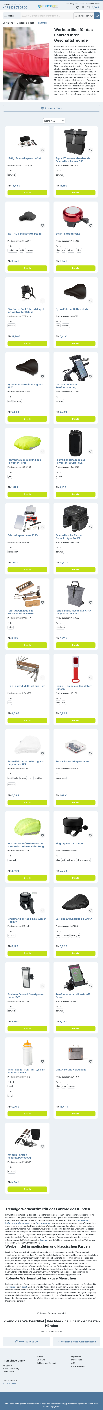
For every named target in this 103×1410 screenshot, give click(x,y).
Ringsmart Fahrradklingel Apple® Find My (27, 920)
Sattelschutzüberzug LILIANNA (74, 918)
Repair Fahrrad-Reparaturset (73, 761)
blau (58, 250)
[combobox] (47, 15)
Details (27, 193)
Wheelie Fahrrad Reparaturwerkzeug (19, 1156)
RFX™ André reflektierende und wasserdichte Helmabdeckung (26, 845)
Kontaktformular (9, 1383)
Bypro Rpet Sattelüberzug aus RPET (25, 386)
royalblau (38, 778)
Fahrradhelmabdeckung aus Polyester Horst (24, 461)
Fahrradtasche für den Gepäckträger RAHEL (69, 537)
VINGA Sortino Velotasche (71, 1069)
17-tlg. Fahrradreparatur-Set (24, 158)
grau (64, 1086)
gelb (10, 476)
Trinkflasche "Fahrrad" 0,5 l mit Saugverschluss (26, 1071)
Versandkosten (53, 1404)
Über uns (41, 1360)
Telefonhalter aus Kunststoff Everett (73, 996)
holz (10, 702)
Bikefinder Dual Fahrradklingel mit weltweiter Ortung (26, 310)
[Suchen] (97, 15)
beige (10, 627)
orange (23, 778)
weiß (22, 250)
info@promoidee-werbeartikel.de (78, 1341)
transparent (13, 552)
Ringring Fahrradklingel (69, 843)
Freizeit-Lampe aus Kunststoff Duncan (74, 687)
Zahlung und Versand (46, 1363)
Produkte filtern (53, 108)
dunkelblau (13, 250)
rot (63, 250)
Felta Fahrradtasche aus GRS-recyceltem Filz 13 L (73, 612)
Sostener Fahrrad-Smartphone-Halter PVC (26, 996)
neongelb (12, 860)
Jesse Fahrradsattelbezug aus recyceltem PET (26, 763)
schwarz (11, 175)
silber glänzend (83, 860)
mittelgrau (60, 627)
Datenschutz (76, 1360)
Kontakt (40, 1356)
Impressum (76, 1356)
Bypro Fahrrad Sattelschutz (72, 309)
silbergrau (75, 935)
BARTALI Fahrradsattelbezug (25, 233)
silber (79, 250)
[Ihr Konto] (83, 7)
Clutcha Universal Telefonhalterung (66, 386)
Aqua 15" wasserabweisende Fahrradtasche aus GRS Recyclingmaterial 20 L (73, 160)
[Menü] (9, 15)
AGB (73, 1363)
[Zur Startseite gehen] (48, 6)
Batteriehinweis (78, 1366)
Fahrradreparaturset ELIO (23, 535)
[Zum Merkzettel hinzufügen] (42, 150)
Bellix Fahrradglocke (68, 233)
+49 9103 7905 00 (15, 7)
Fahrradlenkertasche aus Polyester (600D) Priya (70, 461)
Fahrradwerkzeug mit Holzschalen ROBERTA (21, 612)
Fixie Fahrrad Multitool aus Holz (26, 686)
